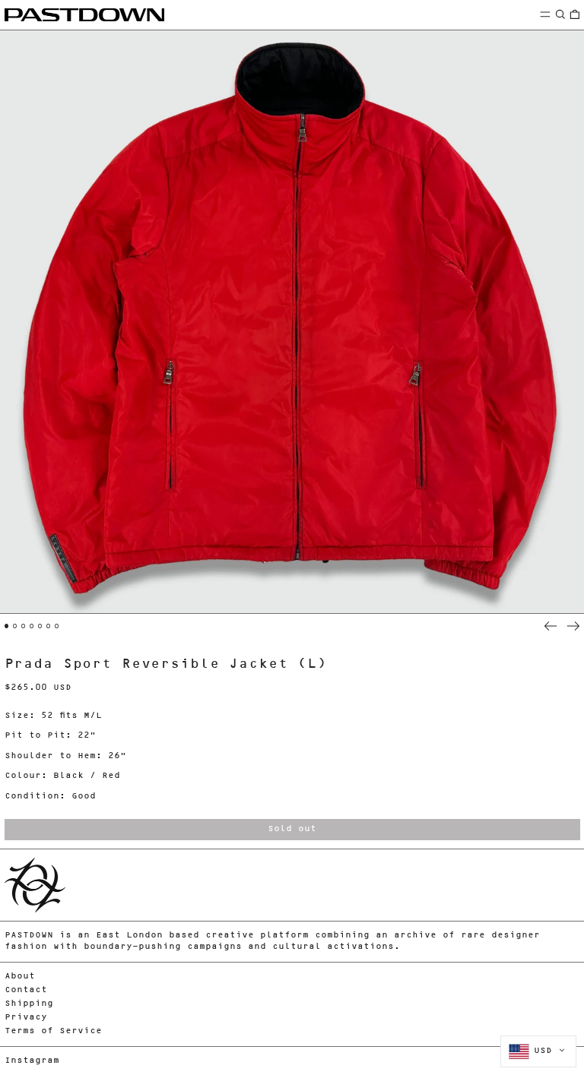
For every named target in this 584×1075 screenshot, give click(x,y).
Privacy (26, 1017)
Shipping (29, 1004)
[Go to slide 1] (7, 626)
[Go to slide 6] (48, 626)
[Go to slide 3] (23, 626)
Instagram (32, 1061)
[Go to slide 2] (15, 626)
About (20, 976)
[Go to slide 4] (32, 626)
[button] (560, 14)
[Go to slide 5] (40, 626)
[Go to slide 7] (57, 626)
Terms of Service (53, 1031)
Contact (26, 990)
